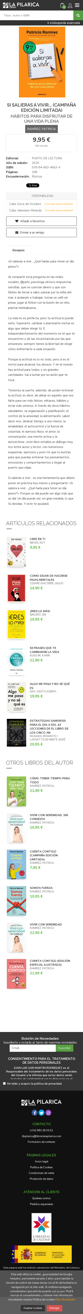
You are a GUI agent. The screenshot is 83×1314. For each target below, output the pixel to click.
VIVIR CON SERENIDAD (46, 924)
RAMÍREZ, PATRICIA (41, 129)
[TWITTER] (41, 1113)
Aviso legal (41, 1161)
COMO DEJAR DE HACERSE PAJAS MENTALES (48, 578)
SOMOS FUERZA (41, 888)
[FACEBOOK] (35, 1113)
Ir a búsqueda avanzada (63, 23)
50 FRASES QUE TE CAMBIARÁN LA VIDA (44, 650)
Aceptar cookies (32, 1308)
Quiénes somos (41, 1198)
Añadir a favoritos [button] (32, 221)
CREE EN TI (37, 539)
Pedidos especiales (41, 1204)
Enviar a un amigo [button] (31, 232)
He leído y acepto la (34, 1084)
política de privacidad (48, 1084)
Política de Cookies (41, 1167)
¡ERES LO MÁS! (40, 611)
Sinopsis (18, 250)
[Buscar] (78, 15)
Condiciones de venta (41, 1173)
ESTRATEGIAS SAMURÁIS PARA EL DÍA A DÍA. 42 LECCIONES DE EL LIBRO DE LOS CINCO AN (49, 727)
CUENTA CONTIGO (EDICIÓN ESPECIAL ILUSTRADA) (50, 963)
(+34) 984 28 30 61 (41, 1130)
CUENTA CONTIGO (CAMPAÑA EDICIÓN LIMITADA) (44, 855)
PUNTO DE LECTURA (47, 158)
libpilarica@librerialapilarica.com (41, 1136)
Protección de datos (41, 1179)
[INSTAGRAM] (48, 1113)
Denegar (54, 1308)
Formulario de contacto (41, 1142)
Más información (65, 1299)
